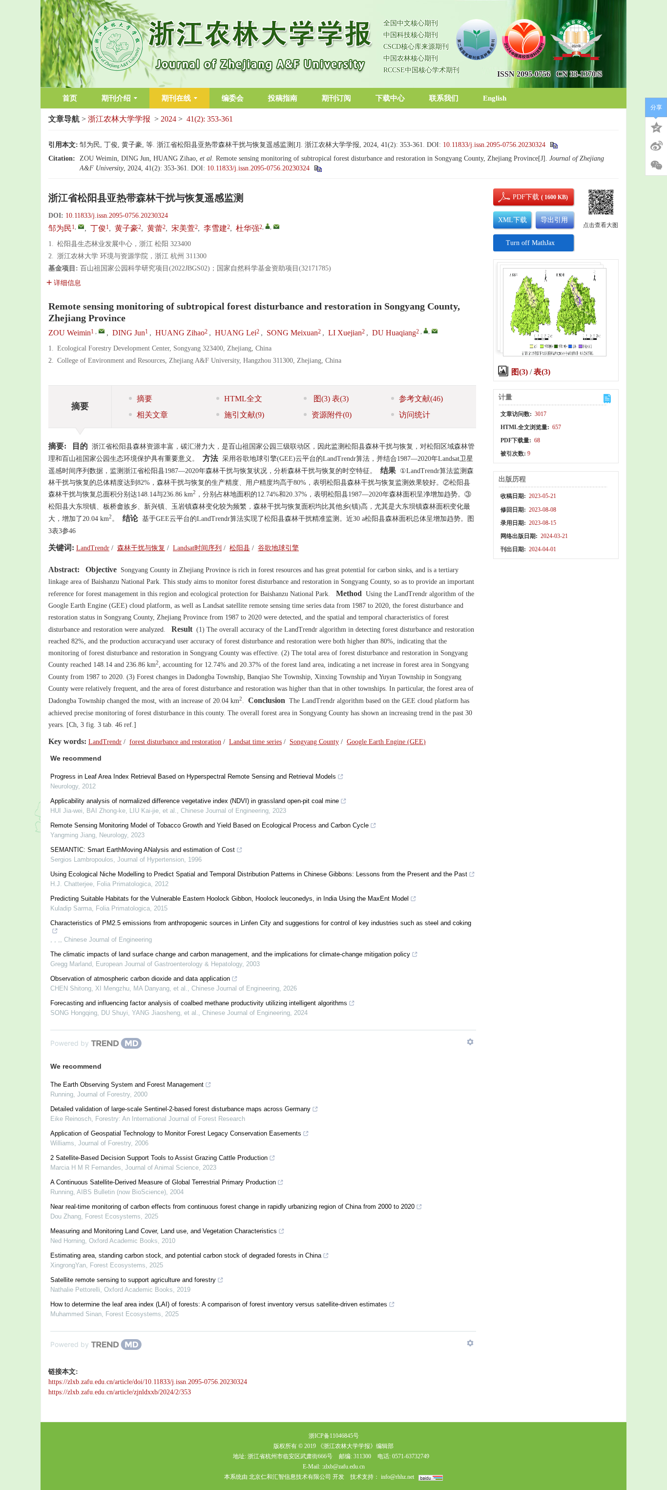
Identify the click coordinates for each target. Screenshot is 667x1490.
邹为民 (60, 228)
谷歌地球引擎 (278, 548)
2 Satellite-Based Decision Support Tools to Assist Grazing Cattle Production (159, 1157)
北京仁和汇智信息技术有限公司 (290, 1476)
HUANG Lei (235, 333)
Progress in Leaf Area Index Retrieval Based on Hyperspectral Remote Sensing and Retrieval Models (193, 776)
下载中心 (390, 98)
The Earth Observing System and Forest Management (127, 1084)
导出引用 (554, 220)
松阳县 (239, 548)
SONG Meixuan (292, 333)
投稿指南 (282, 98)
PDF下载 (517, 197)
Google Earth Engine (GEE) (386, 741)
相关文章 (152, 415)
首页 (70, 98)
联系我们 (444, 98)
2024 (168, 119)
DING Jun (128, 333)
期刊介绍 (116, 98)
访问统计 (414, 415)
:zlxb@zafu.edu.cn (343, 1466)
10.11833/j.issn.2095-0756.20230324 (494, 144)
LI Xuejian (345, 333)
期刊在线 (176, 98)
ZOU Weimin (69, 333)
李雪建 (215, 228)
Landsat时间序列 (197, 548)
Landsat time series (255, 741)
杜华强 (247, 228)
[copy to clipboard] (318, 168)
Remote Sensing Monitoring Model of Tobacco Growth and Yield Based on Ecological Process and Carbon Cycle (209, 825)
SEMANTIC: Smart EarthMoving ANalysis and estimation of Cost (142, 849)
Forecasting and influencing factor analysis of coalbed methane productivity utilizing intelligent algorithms (198, 1003)
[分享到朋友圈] (656, 165)
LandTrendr (92, 548)
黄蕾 (155, 228)
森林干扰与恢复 (141, 548)
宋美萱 (183, 228)
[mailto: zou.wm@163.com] (101, 331)
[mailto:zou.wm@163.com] (81, 226)
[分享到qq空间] (656, 126)
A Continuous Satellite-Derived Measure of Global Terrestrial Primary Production (163, 1182)
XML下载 (512, 220)
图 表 (330, 398)
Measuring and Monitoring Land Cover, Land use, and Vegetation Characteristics (163, 1231)
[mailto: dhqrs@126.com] (434, 331)
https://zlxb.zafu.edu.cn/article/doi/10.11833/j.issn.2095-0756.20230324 (147, 1382)
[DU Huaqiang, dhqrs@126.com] (425, 330)
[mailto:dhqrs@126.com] (276, 226)
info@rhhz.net (397, 1476)
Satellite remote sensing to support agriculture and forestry (133, 1279)
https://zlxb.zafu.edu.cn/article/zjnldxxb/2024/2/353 (119, 1392)
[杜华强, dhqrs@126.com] (267, 226)
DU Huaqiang (394, 333)
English (494, 98)
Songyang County (314, 741)
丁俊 (98, 228)
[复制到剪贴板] (553, 144)
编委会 (233, 98)
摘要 (144, 398)
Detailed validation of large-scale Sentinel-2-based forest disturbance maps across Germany (180, 1109)
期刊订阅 (336, 98)
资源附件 (332, 415)
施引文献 (244, 415)
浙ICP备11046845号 (334, 1435)
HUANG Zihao (180, 333)
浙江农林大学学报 (119, 119)
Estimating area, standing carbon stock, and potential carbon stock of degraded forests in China (185, 1255)
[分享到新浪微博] (656, 146)
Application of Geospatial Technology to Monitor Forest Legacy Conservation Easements (175, 1133)
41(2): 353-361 (210, 119)
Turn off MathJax (530, 243)
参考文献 (421, 398)
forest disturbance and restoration (175, 741)
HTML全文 (243, 398)
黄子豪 (126, 228)
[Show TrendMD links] (470, 1042)
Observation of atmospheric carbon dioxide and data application (140, 978)
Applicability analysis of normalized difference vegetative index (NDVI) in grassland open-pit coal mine (194, 801)
